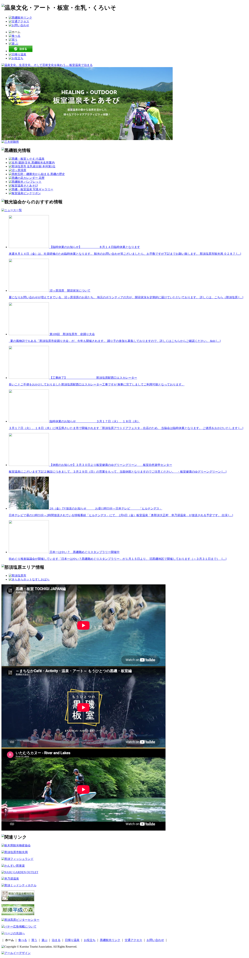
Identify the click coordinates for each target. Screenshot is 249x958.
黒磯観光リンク (110, 940)
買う (34, 940)
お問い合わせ (155, 940)
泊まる (56, 940)
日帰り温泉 (72, 940)
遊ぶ (44, 940)
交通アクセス (133, 940)
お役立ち (90, 940)
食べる (22, 940)
